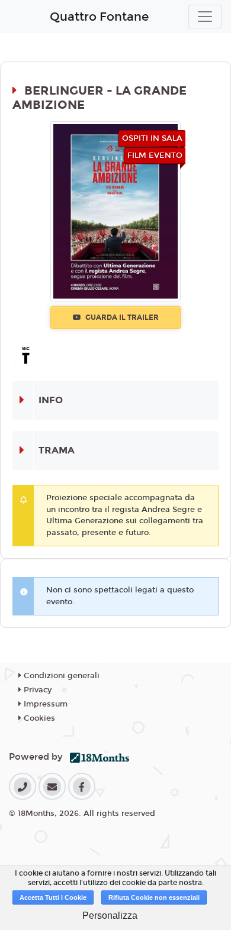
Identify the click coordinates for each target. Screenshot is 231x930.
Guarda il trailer (121, 317)
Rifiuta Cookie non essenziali (154, 897)
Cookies (38, 718)
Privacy (36, 690)
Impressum (44, 704)
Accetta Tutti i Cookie (53, 897)
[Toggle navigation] (205, 16)
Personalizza (109, 915)
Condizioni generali (60, 676)
